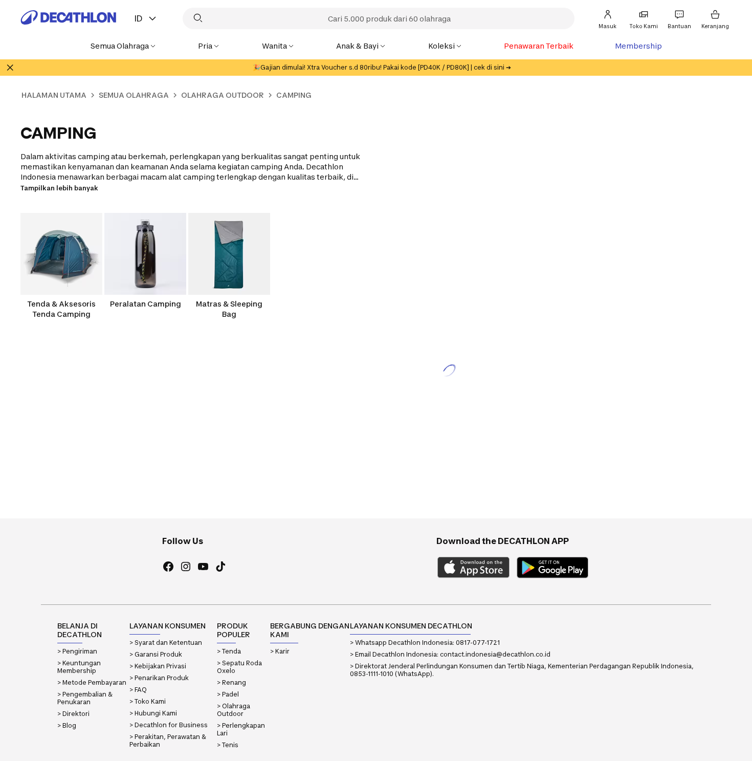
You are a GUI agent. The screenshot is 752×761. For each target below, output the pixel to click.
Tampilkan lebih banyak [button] (59, 188)
